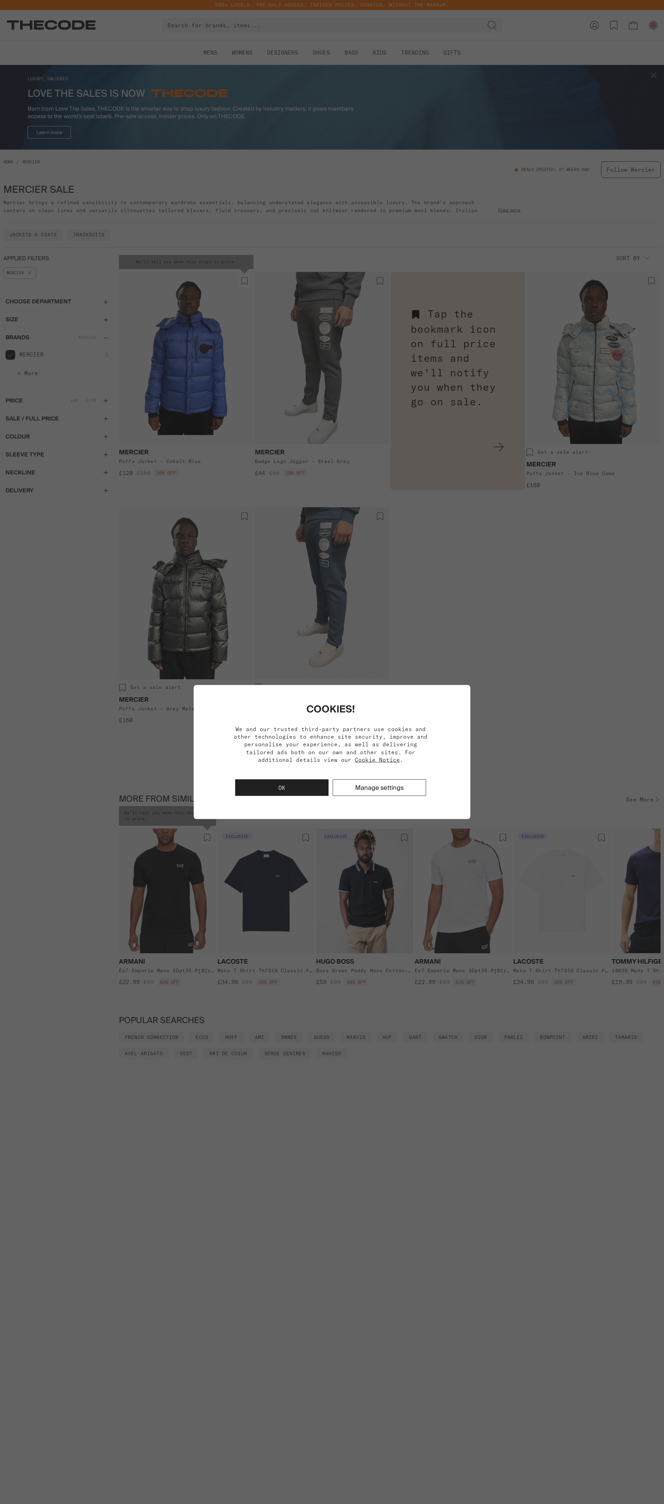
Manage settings (379, 787)
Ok (281, 787)
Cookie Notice (377, 759)
